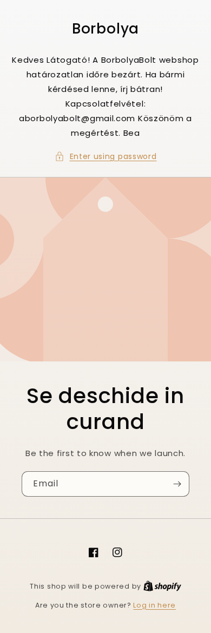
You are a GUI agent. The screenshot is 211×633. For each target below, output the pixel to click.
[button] (106, 156)
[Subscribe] (177, 484)
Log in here (154, 605)
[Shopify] (162, 586)
